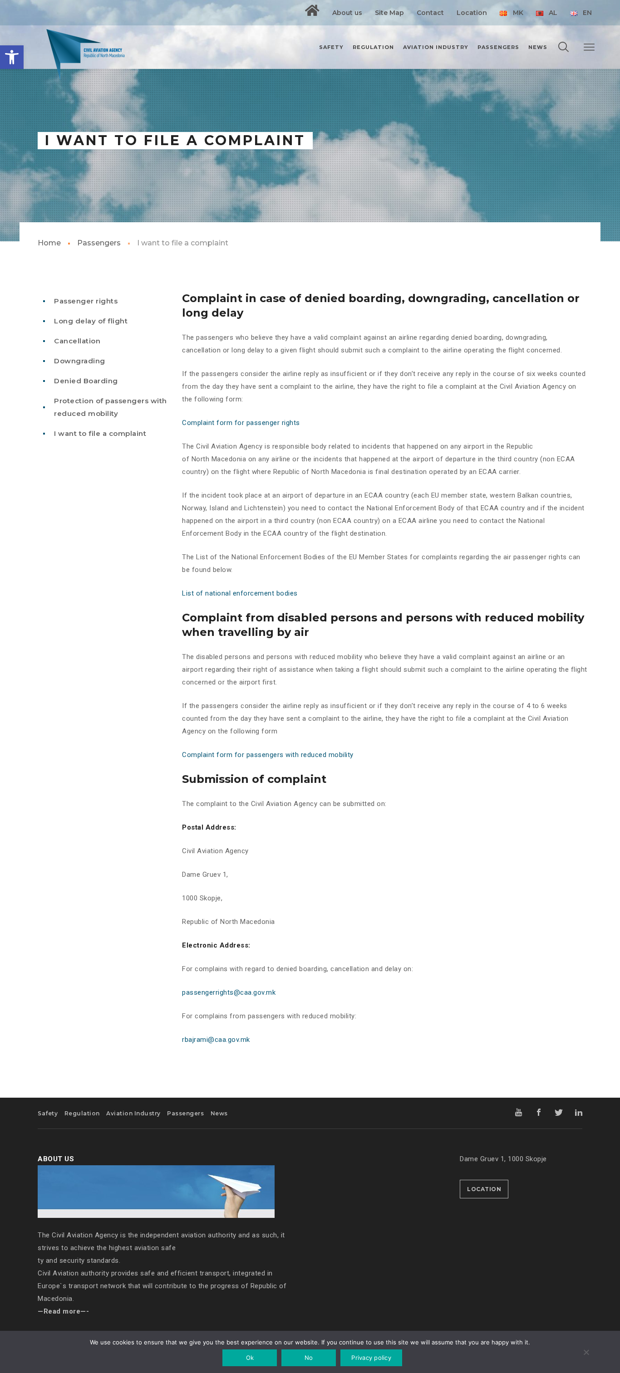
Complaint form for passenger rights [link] (241, 423)
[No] (586, 1353)
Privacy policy (371, 1357)
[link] (12, 57)
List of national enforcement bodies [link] (240, 593)
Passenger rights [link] (86, 301)
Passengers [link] (99, 243)
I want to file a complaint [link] (100, 433)
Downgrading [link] (79, 361)
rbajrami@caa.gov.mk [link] (216, 1040)
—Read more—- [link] (63, 1311)
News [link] (219, 1113)
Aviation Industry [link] (133, 1113)
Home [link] (49, 243)
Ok (250, 1357)
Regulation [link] (82, 1113)
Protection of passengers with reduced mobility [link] (110, 407)
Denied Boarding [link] (86, 380)
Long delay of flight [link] (91, 321)
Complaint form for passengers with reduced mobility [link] (268, 755)
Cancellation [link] (77, 341)
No (309, 1357)
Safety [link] (48, 1113)
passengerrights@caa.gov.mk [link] (229, 992)
